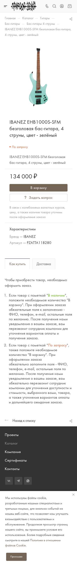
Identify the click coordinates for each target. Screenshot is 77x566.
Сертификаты (16, 460)
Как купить (17, 264)
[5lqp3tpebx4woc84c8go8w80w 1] (38, 77)
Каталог (11, 443)
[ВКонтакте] (9, 481)
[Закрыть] (73, 494)
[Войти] (62, 6)
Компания (13, 451)
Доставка (44, 264)
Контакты (12, 468)
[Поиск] (54, 6)
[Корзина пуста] (70, 6)
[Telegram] (18, 481)
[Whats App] (28, 481)
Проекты (12, 434)
